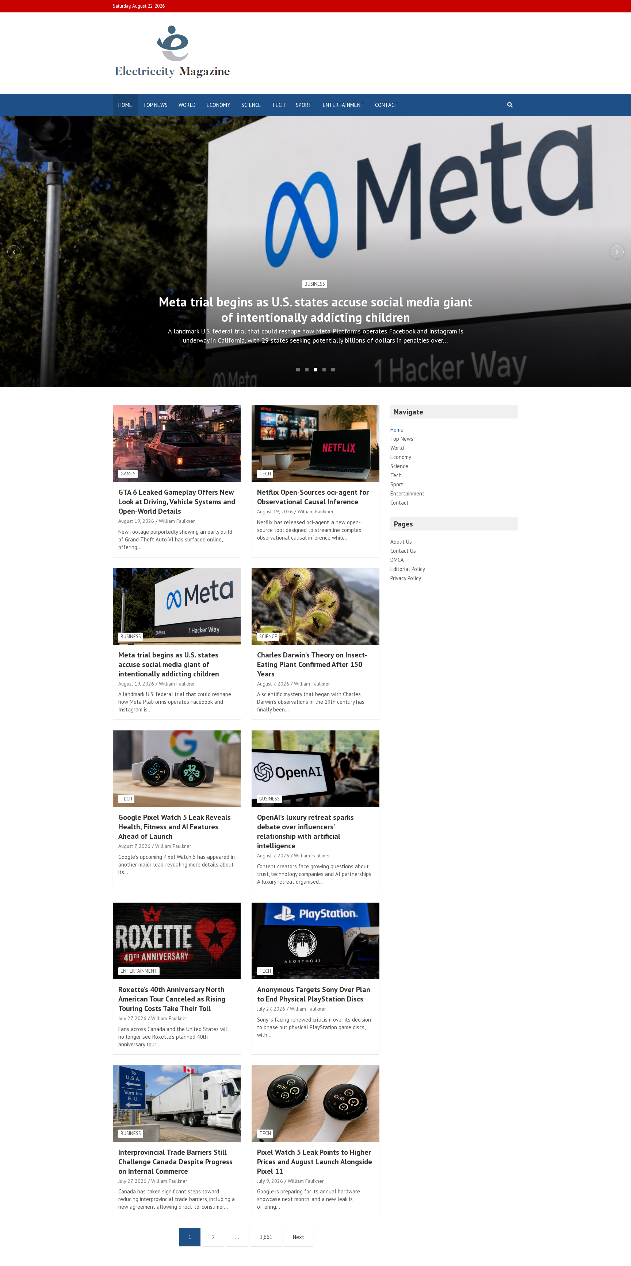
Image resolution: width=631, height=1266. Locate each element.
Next (617, 251)
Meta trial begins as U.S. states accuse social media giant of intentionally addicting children (168, 664)
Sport (304, 104)
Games (128, 474)
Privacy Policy (405, 578)
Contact (386, 104)
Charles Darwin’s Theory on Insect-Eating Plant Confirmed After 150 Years (315, 309)
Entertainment (343, 104)
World (187, 104)
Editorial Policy (407, 569)
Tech (278, 104)
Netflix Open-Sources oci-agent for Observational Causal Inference (313, 496)
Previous (13, 251)
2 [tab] (307, 369)
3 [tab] (315, 369)
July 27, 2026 (132, 1018)
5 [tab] (333, 369)
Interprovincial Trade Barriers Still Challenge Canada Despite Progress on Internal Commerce (175, 1161)
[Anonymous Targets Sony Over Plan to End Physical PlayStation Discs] (315, 940)
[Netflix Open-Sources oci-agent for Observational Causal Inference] (315, 443)
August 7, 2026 (273, 683)
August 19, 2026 (136, 521)
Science (251, 104)
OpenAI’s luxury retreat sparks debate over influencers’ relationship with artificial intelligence (305, 831)
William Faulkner (177, 521)
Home (125, 104)
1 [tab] (298, 369)
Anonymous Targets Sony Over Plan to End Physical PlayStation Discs (313, 994)
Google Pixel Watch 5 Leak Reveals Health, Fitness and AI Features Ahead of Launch (174, 827)
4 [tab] (324, 369)
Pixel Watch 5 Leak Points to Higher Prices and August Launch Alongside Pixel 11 (314, 1161)
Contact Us (403, 550)
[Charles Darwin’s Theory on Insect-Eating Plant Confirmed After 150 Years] (315, 606)
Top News (155, 104)
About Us (401, 541)
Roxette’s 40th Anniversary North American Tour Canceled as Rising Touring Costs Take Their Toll (171, 999)
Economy (218, 104)
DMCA (397, 559)
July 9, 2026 (270, 1181)
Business (131, 636)
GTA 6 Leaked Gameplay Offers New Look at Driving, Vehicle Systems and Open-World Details (176, 501)
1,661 (266, 1237)
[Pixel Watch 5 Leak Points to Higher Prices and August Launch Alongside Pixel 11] (315, 1103)
